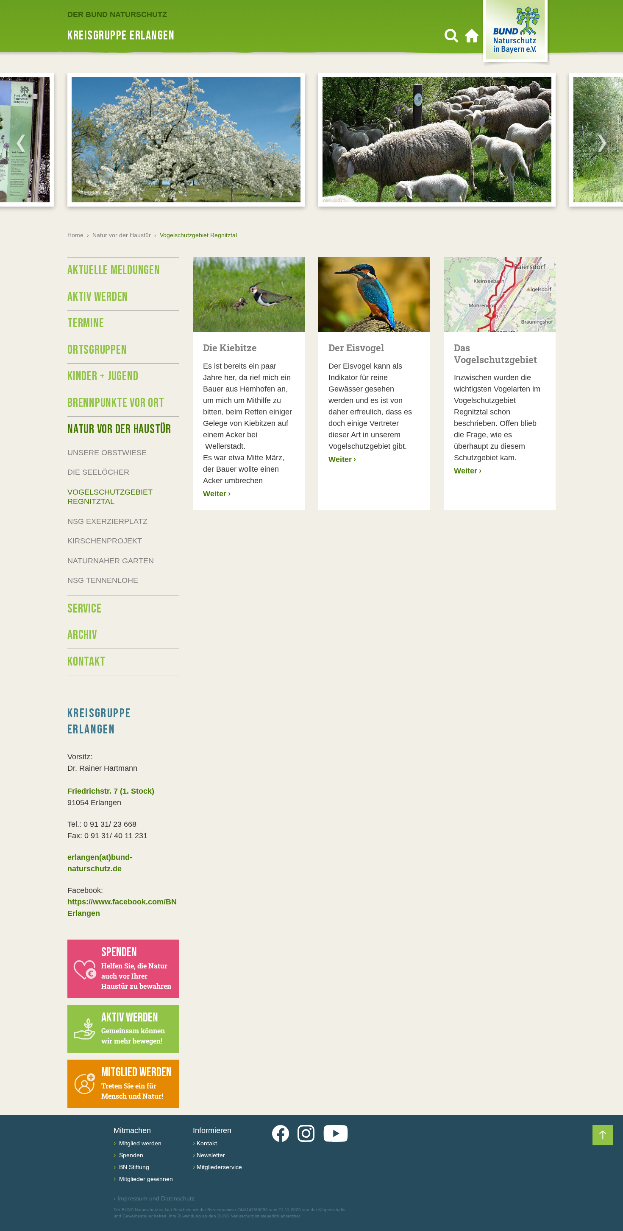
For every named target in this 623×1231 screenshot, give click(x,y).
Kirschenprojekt (104, 541)
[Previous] (21, 143)
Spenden (130, 1155)
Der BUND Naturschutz (117, 14)
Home (75, 235)
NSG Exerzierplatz (107, 521)
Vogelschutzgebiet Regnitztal (110, 497)
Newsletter (211, 1155)
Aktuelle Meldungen (113, 270)
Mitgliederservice (219, 1167)
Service (84, 608)
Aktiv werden (97, 297)
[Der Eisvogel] (374, 294)
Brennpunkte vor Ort (115, 403)
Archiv (82, 635)
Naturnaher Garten (110, 561)
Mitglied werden (139, 1143)
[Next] (602, 143)
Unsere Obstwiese (107, 452)
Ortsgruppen (97, 350)
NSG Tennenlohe (102, 580)
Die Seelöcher (98, 472)
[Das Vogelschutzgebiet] (500, 294)
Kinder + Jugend (102, 376)
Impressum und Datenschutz (154, 1198)
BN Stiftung (133, 1167)
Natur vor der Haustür (121, 235)
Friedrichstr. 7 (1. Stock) (110, 791)
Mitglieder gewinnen (145, 1178)
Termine (85, 323)
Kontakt (86, 661)
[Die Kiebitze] (249, 294)
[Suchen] (451, 35)
